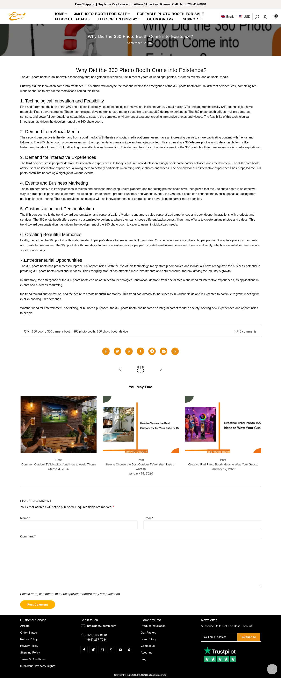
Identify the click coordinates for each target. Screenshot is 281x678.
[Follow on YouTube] (120, 649)
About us (146, 652)
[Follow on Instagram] (102, 649)
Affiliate (25, 625)
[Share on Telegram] (152, 351)
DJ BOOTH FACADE (70, 19)
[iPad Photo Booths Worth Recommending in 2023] (161, 369)
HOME (58, 14)
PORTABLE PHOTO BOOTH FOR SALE (170, 14)
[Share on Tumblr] (140, 351)
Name (25, 518)
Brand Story (148, 639)
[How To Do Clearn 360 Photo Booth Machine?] (120, 369)
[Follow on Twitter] (93, 649)
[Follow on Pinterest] (111, 649)
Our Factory (148, 632)
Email (148, 518)
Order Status (28, 632)
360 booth (38, 331)
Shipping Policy (30, 652)
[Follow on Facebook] (84, 649)
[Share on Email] (163, 351)
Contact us (148, 645)
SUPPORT (191, 19)
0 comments (248, 331)
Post (110, 459)
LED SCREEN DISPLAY (117, 19)
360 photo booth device (112, 331)
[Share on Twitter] (117, 351)
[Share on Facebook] (106, 351)
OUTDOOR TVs (160, 19)
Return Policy (28, 639)
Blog (143, 659)
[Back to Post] (140, 369)
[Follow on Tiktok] (129, 649)
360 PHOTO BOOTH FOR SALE (100, 14)
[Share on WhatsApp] (175, 351)
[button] (236, 16)
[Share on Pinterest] (129, 351)
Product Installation (153, 625)
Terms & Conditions (32, 659)
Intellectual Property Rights (37, 666)
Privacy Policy (29, 645)
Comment (28, 536)
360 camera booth (59, 331)
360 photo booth (84, 331)
